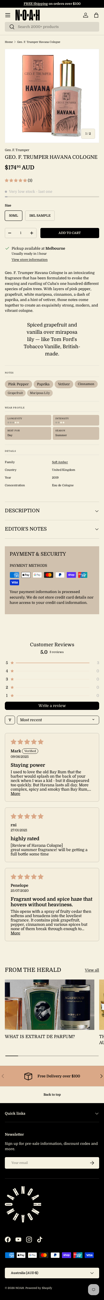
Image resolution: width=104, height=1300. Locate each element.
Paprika (43, 384)
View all (92, 970)
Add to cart (70, 233)
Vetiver (64, 384)
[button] (96, 15)
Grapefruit (15, 393)
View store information (30, 259)
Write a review (52, 706)
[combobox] (52, 27)
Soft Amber (60, 462)
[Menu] (7, 15)
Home (9, 42)
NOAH (19, 1288)
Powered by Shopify (38, 1288)
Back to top (52, 1094)
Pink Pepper (18, 384)
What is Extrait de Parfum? (40, 1036)
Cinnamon (86, 384)
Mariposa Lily (40, 393)
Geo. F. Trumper (17, 150)
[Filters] (10, 720)
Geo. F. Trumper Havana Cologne (38, 42)
